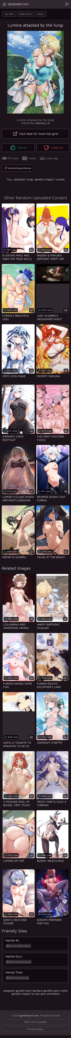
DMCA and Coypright (35, 1021)
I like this (22, 147)
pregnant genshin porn (17, 990)
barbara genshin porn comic (50, 990)
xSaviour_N (42, 123)
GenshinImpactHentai (19, 168)
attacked (19, 179)
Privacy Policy (35, 1029)
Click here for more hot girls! (38, 134)
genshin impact (44, 179)
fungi (30, 179)
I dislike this (56, 147)
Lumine (60, 179)
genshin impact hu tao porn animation (36, 993)
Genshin (18, 4)
